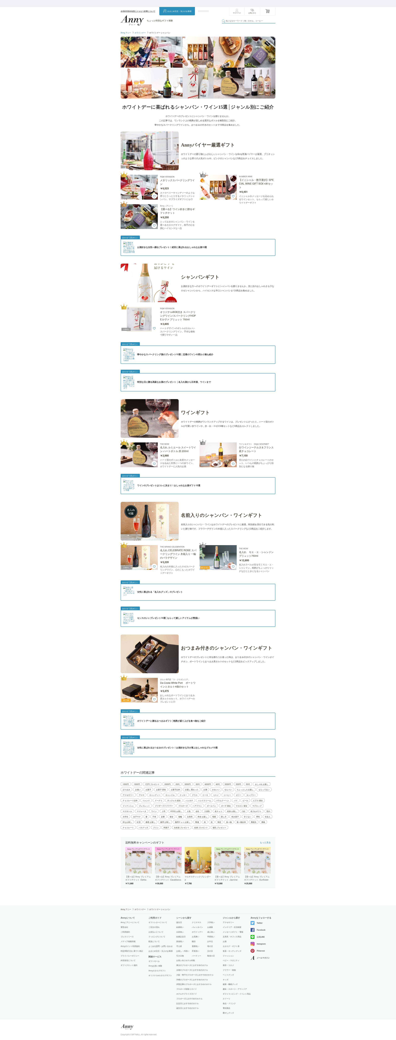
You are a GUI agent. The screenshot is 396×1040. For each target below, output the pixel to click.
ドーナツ (158, 800)
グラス (195, 795)
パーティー (196, 955)
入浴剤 (207, 811)
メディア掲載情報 (128, 941)
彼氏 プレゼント (219, 827)
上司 (163, 811)
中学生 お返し (176, 811)
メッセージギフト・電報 (233, 932)
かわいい (216, 789)
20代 (178, 784)
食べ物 (229, 822)
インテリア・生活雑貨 (232, 927)
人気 (189, 811)
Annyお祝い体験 (155, 966)
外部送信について (128, 960)
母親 (214, 816)
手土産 (179, 946)
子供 (154, 816)
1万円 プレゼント (152, 784)
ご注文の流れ (154, 927)
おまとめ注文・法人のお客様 (179, 11)
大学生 (125, 816)
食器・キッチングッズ (232, 951)
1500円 (137, 784)
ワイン (154, 811)
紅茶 (139, 822)
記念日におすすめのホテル (187, 1003)
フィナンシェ (128, 805)
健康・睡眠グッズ (230, 984)
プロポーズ (183, 805)
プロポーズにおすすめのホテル (189, 998)
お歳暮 (210, 927)
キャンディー (154, 795)
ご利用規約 (125, 931)
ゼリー (238, 795)
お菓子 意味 (161, 789)
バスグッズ (143, 827)
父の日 (210, 951)
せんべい (228, 789)
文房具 (190, 816)
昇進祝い (195, 951)
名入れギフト (256, 811)
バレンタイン (197, 927)
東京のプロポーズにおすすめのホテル (192, 965)
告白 (268, 811)
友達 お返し (232, 811)
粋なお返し (127, 822)
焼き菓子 (235, 816)
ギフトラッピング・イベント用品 (237, 994)
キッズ (225, 979)
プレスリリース (127, 936)
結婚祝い (180, 927)
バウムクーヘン (222, 800)
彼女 (171, 816)
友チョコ (218, 811)
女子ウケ (137, 816)
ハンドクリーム (204, 800)
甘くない (247, 816)
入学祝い (211, 922)
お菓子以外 (175, 789)
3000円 (188, 784)
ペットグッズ (228, 974)
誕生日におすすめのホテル (187, 1008)
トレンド (146, 800)
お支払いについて (155, 931)
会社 (197, 811)
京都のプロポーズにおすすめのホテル (192, 970)
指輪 (180, 816)
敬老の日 (211, 955)
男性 (258, 816)
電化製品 (226, 1008)
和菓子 (166, 827)
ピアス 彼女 (258, 800)
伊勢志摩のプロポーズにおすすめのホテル (194, 984)
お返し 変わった (191, 789)
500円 (238, 784)
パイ (236, 800)
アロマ (141, 795)
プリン (156, 827)
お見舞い (195, 936)
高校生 (253, 822)
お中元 (210, 941)
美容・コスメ (228, 965)
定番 (163, 816)
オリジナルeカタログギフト (160, 975)
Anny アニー (126, 32)
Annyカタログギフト (157, 970)
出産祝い (180, 931)
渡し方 (223, 816)
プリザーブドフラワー (164, 805)
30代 (198, 784)
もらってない (264, 789)
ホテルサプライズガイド (186, 993)
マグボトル (127, 811)
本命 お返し (202, 816)
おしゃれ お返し (261, 784)
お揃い (138, 789)
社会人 (267, 816)
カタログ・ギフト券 (231, 946)
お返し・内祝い (182, 951)
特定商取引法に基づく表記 (132, 951)
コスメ (216, 795)
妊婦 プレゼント (201, 827)
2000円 (167, 784)
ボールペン (211, 805)
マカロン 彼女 (241, 805)
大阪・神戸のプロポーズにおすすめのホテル (194, 974)
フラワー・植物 (229, 970)
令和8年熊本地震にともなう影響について (138, 11)
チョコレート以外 (130, 800)
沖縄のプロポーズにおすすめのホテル (192, 979)
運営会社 (124, 927)
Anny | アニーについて (130, 922)
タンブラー (251, 795)
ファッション (228, 955)
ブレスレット (144, 805)
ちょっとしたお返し (245, 789)
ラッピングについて (156, 936)
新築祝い (180, 941)
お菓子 (148, 789)
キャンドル (170, 795)
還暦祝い (195, 946)
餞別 (194, 941)
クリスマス (196, 922)
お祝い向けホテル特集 (185, 960)
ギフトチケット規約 (129, 965)
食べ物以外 (241, 822)
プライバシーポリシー (130, 955)
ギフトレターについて (157, 922)
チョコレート (128, 827)
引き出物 (180, 955)
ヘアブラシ (197, 805)
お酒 (205, 789)
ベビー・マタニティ (231, 960)
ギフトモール (154, 961)
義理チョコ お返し (182, 822)
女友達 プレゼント (181, 827)
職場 (197, 822)
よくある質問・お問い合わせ (160, 946)
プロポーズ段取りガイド (186, 989)
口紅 (243, 811)
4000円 (208, 784)
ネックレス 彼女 (174, 800)
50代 (248, 784)
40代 (218, 784)
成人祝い (211, 931)
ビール (245, 800)
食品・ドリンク (229, 1003)
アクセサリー (128, 795)
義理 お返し (165, 822)
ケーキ (205, 795)
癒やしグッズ (228, 1013)
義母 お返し (150, 822)
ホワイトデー (140, 32)
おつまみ (126, 789)
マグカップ (257, 805)
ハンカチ (189, 800)
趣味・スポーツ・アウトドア (235, 989)
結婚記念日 (181, 936)
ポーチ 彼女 (226, 805)
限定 (219, 822)
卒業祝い (211, 936)
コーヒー (227, 795)
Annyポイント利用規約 (130, 946)
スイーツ (226, 998)
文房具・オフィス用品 (232, 936)
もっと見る (265, 842)
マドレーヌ (141, 811)
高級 (263, 822)
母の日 (210, 946)
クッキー (183, 795)
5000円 (228, 784)
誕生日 (179, 922)
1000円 (126, 784)
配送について (154, 941)
